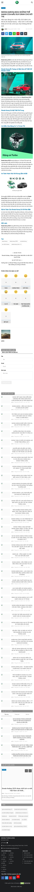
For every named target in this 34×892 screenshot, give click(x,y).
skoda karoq (4, 241)
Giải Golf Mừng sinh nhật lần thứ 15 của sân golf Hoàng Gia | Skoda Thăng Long (22, 459)
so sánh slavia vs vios (7, 826)
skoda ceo (4, 816)
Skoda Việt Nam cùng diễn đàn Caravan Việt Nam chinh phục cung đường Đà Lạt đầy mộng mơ (22, 398)
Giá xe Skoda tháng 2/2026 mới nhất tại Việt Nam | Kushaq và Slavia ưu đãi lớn (22, 720)
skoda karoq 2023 (14, 241)
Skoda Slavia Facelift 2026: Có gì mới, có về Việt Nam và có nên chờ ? (22, 728)
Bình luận (3, 370)
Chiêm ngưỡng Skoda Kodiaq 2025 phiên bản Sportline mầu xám (22, 755)
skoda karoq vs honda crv (21, 812)
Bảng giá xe (27, 853)
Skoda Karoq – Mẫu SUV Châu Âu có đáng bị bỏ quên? (22, 407)
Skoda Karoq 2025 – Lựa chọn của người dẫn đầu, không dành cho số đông (22, 572)
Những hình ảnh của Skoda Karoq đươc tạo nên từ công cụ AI (22, 432)
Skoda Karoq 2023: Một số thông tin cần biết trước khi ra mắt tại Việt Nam (22, 546)
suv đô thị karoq (5, 244)
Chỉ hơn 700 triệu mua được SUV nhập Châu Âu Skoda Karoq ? (22, 615)
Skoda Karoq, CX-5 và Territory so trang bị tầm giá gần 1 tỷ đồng (22, 519)
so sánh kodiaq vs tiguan (7, 812)
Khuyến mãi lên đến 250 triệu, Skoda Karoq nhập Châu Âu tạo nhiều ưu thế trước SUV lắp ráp (22, 449)
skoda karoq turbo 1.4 (16, 244)
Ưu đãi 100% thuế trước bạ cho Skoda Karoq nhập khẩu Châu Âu (22, 581)
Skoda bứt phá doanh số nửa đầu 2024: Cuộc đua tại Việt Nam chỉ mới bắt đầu (22, 693)
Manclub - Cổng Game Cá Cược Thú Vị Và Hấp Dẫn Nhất (22, 554)
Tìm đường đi (27, 863)
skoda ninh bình (12, 816)
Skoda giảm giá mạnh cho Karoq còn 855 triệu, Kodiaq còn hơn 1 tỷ (22, 607)
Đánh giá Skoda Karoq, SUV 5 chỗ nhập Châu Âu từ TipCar (22, 598)
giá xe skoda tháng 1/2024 (20, 826)
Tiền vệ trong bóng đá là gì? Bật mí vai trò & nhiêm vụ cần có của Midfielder (22, 650)
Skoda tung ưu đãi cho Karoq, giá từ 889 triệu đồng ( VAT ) (22, 441)
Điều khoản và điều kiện (16, 886)
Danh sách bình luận (8, 350)
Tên (2, 356)
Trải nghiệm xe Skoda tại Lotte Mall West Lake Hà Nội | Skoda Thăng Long (22, 676)
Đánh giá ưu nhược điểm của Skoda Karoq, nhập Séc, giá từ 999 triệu (22, 659)
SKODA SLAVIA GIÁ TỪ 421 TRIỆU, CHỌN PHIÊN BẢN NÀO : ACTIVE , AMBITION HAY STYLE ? (22, 746)
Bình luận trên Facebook (10, 352)
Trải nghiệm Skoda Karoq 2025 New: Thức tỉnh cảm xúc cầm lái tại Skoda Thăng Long (22, 511)
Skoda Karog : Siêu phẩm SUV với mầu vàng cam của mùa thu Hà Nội (22, 563)
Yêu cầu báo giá (28, 861)
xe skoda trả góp (6, 829)
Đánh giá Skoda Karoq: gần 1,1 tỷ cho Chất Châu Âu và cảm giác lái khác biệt (22, 702)
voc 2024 (24, 819)
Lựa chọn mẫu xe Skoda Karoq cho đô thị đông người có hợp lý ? (22, 589)
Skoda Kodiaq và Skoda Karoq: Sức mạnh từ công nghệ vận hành (22, 468)
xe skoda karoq (23, 241)
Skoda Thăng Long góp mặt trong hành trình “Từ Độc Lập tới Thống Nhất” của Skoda (22, 528)
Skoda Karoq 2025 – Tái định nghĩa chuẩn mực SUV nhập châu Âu (22, 667)
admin (6, 29)
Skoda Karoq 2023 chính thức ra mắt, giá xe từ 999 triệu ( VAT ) (22, 476)
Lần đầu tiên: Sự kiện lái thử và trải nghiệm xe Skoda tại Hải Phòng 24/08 (22, 632)
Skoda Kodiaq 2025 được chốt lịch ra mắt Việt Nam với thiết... (17, 789)
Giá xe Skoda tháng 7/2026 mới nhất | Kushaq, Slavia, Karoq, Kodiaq (22, 737)
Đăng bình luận (6, 382)
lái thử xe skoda (17, 823)
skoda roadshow (6, 819)
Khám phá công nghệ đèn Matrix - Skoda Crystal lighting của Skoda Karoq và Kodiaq (22, 641)
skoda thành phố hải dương (20, 809)
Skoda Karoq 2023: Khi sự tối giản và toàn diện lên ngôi (22, 623)
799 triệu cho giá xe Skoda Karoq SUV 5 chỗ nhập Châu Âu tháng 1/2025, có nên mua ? (22, 415)
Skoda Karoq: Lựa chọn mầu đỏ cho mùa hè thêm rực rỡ (22, 493)
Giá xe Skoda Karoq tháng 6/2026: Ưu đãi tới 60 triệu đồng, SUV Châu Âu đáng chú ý (22, 537)
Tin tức (3, 8)
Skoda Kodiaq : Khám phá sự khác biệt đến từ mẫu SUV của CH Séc (17, 256)
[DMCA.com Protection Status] (25, 883)
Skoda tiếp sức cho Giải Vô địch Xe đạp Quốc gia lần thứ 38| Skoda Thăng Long (22, 502)
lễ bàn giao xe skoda (23, 816)
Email (2, 363)
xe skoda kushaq (16, 819)
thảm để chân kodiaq (7, 823)
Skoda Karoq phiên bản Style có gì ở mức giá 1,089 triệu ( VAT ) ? (22, 684)
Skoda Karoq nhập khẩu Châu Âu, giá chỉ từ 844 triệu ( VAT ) (22, 424)
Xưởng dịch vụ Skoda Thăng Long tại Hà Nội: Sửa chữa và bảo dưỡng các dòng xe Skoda (17, 263)
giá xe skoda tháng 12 (7, 809)
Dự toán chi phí (28, 855)
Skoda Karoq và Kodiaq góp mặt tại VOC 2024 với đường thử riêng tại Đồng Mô (22, 485)
